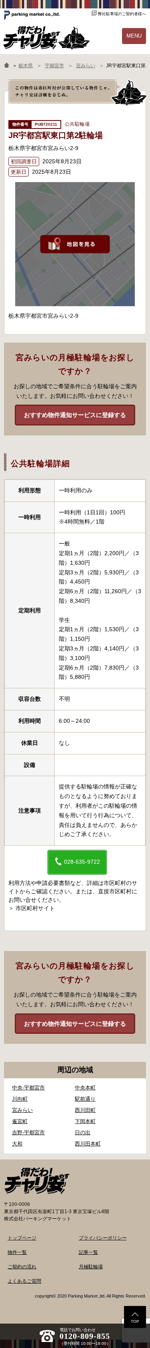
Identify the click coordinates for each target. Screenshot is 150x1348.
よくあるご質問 (24, 1281)
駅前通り (85, 1099)
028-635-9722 (81, 862)
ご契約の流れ (22, 1267)
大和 (17, 1144)
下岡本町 (85, 1121)
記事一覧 (88, 1252)
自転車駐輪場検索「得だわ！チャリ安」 (37, 1180)
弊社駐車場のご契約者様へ (122, 14)
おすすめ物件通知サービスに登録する (75, 414)
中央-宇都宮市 (28, 1088)
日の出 (82, 1132)
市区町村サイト (35, 908)
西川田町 (85, 1110)
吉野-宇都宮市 (28, 1132)
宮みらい (22, 1110)
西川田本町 (88, 1144)
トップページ (22, 1238)
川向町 (20, 1099)
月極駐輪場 (91, 1267)
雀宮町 (20, 1121)
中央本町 (85, 1088)
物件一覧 (17, 1252)
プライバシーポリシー (103, 1238)
